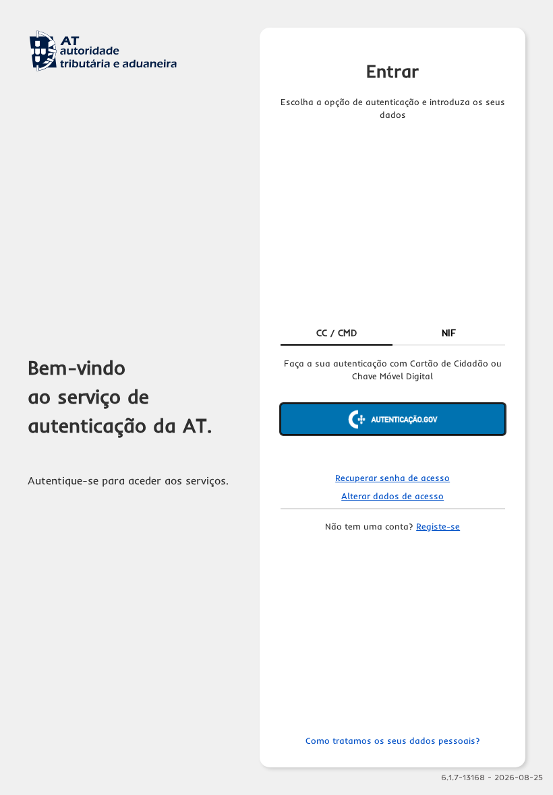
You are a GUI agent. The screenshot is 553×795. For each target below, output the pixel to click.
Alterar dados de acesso (392, 495)
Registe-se (438, 526)
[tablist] (393, 333)
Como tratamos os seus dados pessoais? (392, 740)
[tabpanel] (393, 407)
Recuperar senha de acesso (392, 477)
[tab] (336, 333)
